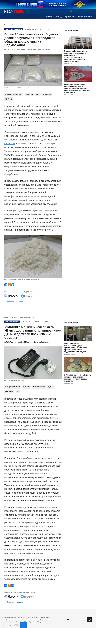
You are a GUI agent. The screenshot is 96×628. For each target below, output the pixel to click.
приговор (8, 99)
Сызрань (26, 387)
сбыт (38, 94)
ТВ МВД (59, 17)
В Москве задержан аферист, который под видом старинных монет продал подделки (77, 378)
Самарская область (12, 387)
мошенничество (39, 387)
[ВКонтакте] (5, 284)
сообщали (9, 143)
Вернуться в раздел (15, 301)
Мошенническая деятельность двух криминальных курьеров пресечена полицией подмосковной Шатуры (75, 348)
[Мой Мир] (12, 284)
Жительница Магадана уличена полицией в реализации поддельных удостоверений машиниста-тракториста (77, 88)
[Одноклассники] (9, 284)
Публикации (69, 17)
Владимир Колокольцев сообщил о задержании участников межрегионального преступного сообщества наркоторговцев (75, 56)
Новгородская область (13, 94)
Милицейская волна (85, 17)
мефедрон (47, 94)
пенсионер (9, 391)
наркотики (29, 94)
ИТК (17, 391)
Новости (49, 17)
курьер (51, 387)
